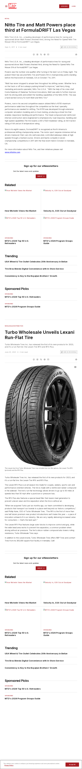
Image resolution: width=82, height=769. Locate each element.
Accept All (72, 764)
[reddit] (45, 54)
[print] (76, 54)
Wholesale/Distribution (14, 326)
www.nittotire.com (12, 152)
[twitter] (41, 54)
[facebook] (34, 54)
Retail (7, 18)
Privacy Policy (8, 765)
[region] (41, 764)
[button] (6, 6)
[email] (48, 54)
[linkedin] (37, 54)
